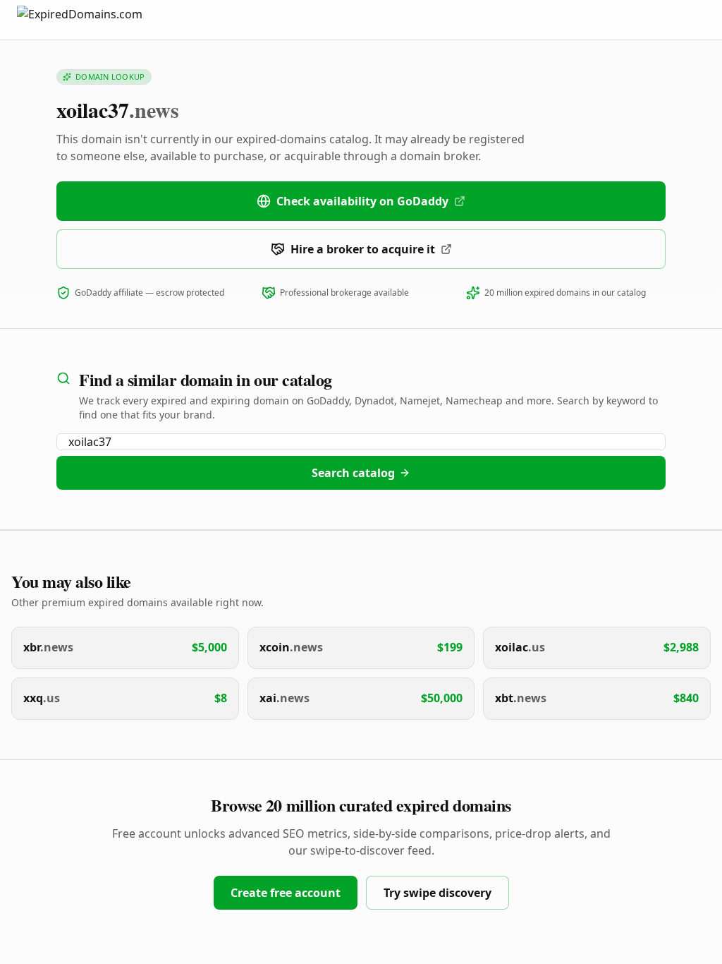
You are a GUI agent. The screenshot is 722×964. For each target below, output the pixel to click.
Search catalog (353, 473)
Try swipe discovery (437, 892)
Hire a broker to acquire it (362, 249)
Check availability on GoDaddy (362, 201)
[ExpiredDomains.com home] (94, 19)
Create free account (286, 892)
